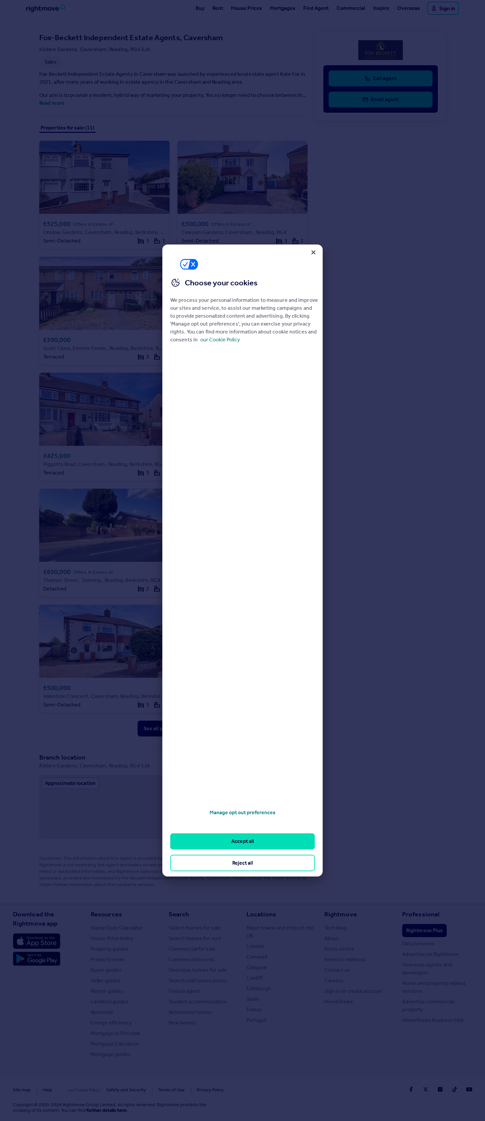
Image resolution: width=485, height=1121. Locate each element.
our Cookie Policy (220, 339)
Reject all (242, 863)
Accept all (242, 841)
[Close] (313, 252)
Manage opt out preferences (242, 812)
